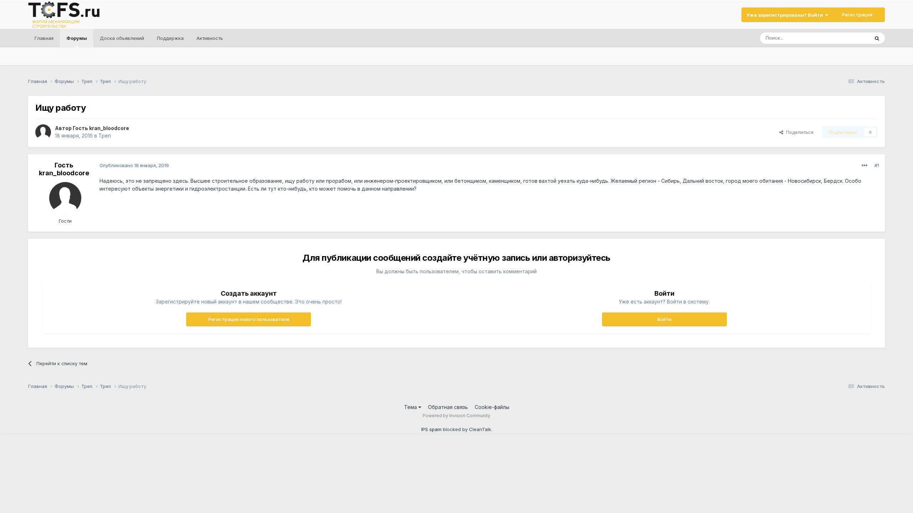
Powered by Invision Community (456, 415)
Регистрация (857, 14)
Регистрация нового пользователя (248, 319)
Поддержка (170, 38)
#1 (876, 165)
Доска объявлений (122, 38)
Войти (664, 319)
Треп (104, 136)
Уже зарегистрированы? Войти (785, 15)
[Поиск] (877, 38)
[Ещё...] (864, 165)
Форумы (76, 38)
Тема (411, 407)
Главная (44, 38)
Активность (210, 38)
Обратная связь (448, 407)
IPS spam (431, 429)
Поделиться (798, 132)
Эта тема (850, 38)
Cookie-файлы (492, 407)
